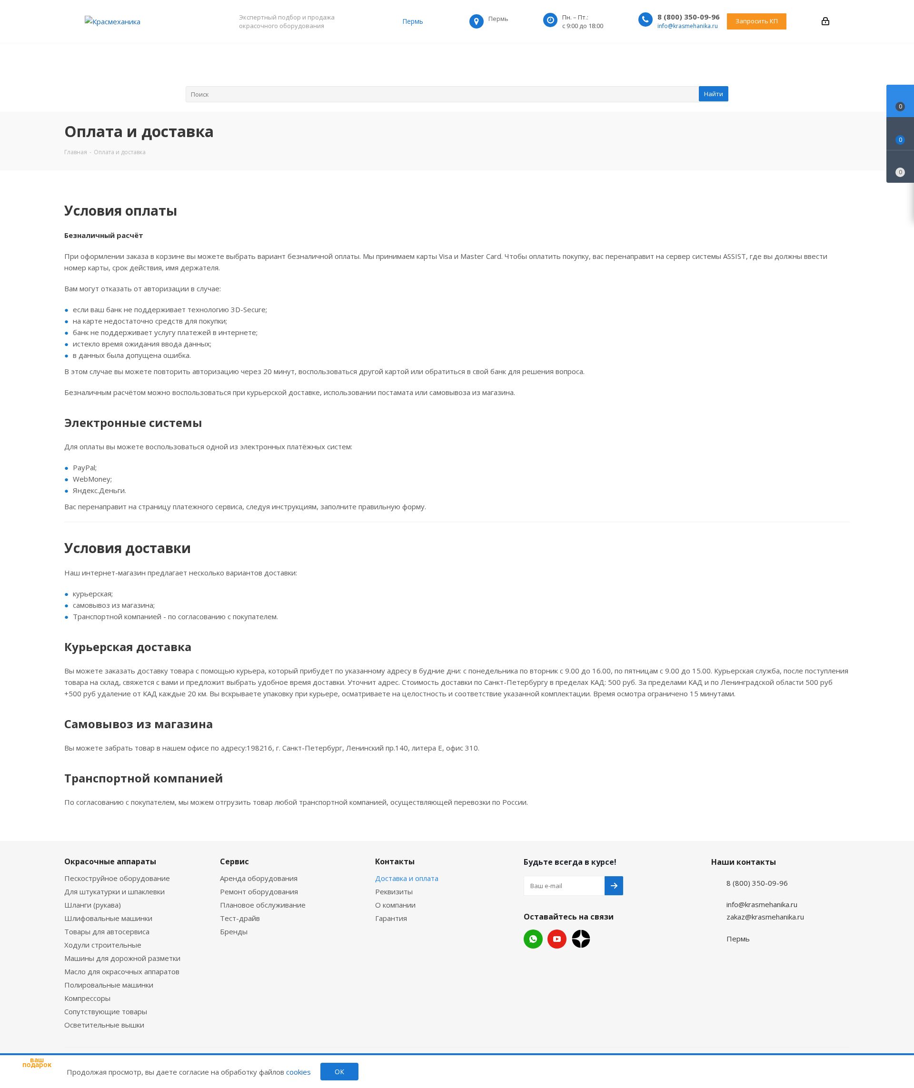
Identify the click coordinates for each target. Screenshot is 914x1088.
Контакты (395, 861)
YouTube (556, 939)
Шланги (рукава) (92, 905)
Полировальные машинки (108, 984)
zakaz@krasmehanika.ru (765, 916)
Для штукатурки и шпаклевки (114, 891)
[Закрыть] (62, 1023)
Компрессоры (87, 998)
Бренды (234, 931)
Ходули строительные (102, 945)
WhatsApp (533, 939)
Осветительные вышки (104, 1024)
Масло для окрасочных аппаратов (121, 971)
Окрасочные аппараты (110, 861)
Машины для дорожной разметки (122, 958)
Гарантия (391, 918)
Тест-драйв (240, 918)
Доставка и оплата (406, 878)
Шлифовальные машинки (108, 918)
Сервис (234, 861)
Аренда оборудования (259, 878)
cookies (298, 1072)
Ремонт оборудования (259, 891)
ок (339, 1071)
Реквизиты (394, 891)
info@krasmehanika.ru (687, 26)
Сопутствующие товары (105, 1011)
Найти (713, 93)
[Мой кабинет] (825, 21)
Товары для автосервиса (106, 931)
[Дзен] (581, 939)
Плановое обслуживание (263, 905)
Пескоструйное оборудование (117, 878)
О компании (395, 905)
